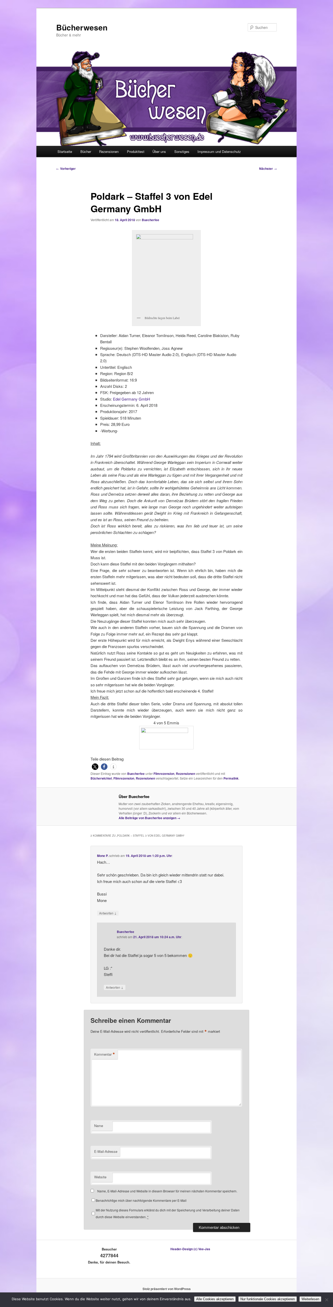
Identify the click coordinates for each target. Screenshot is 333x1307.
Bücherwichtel (101, 778)
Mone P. (102, 855)
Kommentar (104, 1054)
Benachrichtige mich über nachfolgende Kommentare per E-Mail (141, 1200)
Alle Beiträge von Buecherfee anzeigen (149, 818)
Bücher (85, 151)
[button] (95, 766)
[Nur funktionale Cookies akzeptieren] (326, 1299)
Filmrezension (163, 773)
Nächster (268, 168)
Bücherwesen (81, 27)
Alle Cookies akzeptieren (215, 1299)
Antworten (108, 913)
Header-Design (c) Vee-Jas (190, 1249)
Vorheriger (66, 168)
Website (100, 1176)
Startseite (64, 151)
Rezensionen (109, 151)
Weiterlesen (310, 1299)
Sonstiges (181, 151)
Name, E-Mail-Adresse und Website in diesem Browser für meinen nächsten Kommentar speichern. (167, 1191)
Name (98, 1125)
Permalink (231, 778)
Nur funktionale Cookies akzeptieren (267, 1299)
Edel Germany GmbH (131, 399)
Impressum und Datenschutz (219, 151)
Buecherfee (150, 219)
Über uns (159, 151)
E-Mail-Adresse (105, 1151)
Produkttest (135, 151)
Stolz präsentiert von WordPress (167, 1288)
